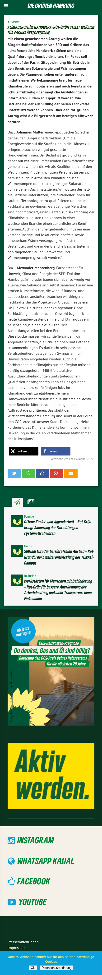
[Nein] (96, 963)
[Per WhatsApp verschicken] (28, 473)
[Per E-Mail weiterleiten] (71, 473)
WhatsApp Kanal (45, 860)
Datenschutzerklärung (56, 968)
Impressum (17, 947)
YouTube (32, 901)
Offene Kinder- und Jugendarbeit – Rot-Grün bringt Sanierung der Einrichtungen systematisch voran (57, 527)
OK (33, 968)
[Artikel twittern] (14, 473)
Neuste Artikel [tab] (17, 502)
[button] (23, 451)
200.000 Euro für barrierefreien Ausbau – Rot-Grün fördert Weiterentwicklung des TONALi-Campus (59, 557)
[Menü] (6, 6)
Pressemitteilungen (23, 941)
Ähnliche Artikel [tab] (31, 502)
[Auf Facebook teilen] (42, 473)
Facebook (33, 881)
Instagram (35, 840)
